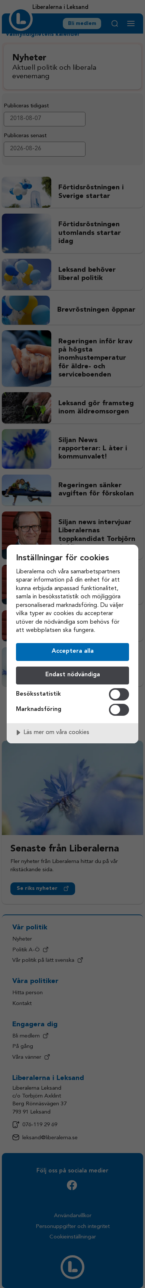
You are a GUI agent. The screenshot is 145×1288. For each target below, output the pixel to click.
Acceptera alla (73, 651)
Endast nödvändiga (72, 675)
